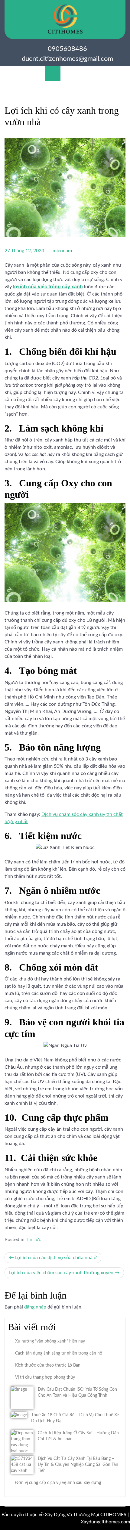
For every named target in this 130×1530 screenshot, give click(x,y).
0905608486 (67, 48)
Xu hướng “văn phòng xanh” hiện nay (50, 1341)
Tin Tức (33, 1239)
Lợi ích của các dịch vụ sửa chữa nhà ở (56, 1257)
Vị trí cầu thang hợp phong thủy (45, 1377)
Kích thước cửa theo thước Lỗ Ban (47, 1365)
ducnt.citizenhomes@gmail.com (67, 58)
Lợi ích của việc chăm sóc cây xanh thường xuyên (61, 1272)
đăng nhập (35, 1307)
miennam (62, 250)
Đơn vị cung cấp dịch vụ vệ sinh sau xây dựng (58, 1483)
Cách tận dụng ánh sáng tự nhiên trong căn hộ (58, 1353)
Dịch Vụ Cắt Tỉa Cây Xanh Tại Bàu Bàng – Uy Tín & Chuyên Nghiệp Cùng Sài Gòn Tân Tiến (78, 1465)
